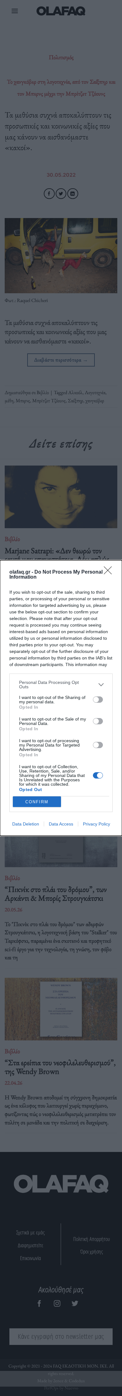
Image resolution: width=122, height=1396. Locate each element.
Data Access (61, 823)
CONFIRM (36, 802)
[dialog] (61, 698)
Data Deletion (25, 823)
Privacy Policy (96, 823)
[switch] (98, 699)
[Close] (110, 572)
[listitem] (61, 684)
